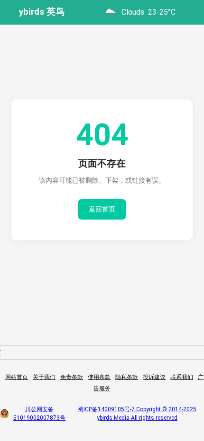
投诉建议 (154, 377)
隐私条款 (126, 377)
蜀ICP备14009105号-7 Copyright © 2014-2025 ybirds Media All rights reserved (137, 413)
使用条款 (99, 377)
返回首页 (102, 209)
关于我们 (44, 377)
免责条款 (71, 377)
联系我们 (181, 377)
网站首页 (16, 377)
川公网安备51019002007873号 (39, 413)
